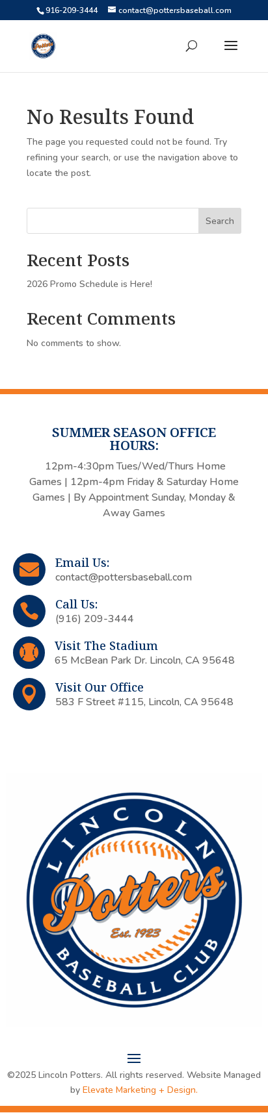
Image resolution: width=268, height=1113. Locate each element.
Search (220, 221)
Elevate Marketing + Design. (140, 1090)
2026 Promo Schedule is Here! (89, 284)
